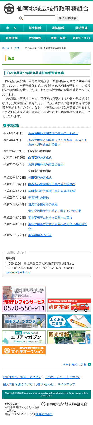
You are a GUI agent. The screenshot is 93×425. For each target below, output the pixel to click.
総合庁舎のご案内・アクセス (22, 377)
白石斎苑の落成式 (40, 157)
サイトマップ (66, 384)
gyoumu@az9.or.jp (18, 272)
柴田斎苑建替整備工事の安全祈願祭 (51, 191)
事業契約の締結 (38, 197)
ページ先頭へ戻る (74, 364)
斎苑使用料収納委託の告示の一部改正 (53, 133)
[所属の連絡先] (44, 414)
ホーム (5, 48)
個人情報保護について (17, 384)
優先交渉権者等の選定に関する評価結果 (54, 210)
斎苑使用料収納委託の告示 (45, 164)
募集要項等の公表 (40, 235)
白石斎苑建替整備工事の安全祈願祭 (51, 184)
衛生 (17, 48)
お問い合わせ (45, 384)
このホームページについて (62, 377)
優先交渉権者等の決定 (43, 204)
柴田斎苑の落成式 (40, 177)
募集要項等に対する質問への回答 (50, 217)
